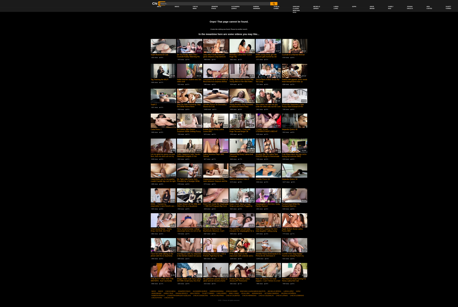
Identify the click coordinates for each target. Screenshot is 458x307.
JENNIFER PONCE (214, 7)
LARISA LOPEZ (336, 7)
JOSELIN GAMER (276, 7)
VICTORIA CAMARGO (271, 293)
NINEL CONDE (234, 293)
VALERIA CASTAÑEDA (288, 293)
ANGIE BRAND (372, 7)
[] (273, 3)
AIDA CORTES (429, 7)
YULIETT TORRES (448, 7)
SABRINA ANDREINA (256, 7)
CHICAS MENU (195, 7)
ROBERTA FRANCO (158, 295)
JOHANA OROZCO (410, 7)
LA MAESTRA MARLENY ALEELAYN (179, 295)
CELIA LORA (245, 293)
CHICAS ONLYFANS (217, 295)
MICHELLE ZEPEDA (316, 7)
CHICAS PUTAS (156, 298)
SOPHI (354, 6)
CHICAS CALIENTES (233, 295)
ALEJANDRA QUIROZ (235, 7)
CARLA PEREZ (221, 293)
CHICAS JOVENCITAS (200, 295)
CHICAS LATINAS (282, 295)
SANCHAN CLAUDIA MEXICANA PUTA (296, 9)
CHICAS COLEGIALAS (266, 295)
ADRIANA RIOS (257, 293)
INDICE (177, 6)
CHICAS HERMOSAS (249, 295)
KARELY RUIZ (390, 7)
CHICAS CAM (168, 298)
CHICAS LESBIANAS (297, 295)
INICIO (159, 6)
